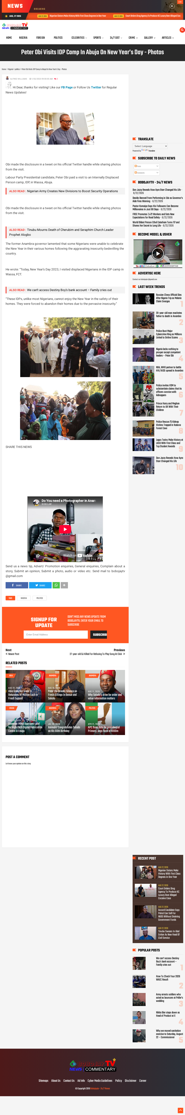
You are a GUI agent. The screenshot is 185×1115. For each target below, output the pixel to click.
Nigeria (24, 598)
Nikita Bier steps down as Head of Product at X (168, 1014)
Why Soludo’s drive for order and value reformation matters (105, 696)
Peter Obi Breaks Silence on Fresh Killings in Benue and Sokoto (62, 695)
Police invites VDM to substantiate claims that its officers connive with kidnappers (169, 390)
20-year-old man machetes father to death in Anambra (169, 315)
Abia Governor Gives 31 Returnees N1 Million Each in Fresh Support (23, 695)
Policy (118, 1081)
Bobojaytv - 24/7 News (100, 1089)
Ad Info (81, 1081)
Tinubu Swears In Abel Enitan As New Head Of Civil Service (169, 934)
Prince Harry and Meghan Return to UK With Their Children (168, 407)
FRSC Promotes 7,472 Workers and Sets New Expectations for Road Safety (153, 216)
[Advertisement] (71, 103)
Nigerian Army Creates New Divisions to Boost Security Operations (72, 191)
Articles (166, 37)
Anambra (52, 676)
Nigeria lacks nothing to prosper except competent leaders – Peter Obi (168, 352)
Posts (139, 166)
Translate (152, 151)
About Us (56, 1081)
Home (9, 37)
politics (39, 598)
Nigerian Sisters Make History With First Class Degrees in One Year (72, 16)
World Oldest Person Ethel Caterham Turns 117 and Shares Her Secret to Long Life (156, 224)
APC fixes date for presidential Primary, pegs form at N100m (104, 729)
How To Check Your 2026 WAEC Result (168, 978)
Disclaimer (130, 1081)
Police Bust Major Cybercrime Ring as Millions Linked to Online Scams (169, 334)
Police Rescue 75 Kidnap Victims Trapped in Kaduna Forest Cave (168, 425)
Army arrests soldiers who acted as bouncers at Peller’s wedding (169, 997)
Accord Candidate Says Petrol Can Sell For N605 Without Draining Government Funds (169, 915)
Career (142, 1081)
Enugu (11, 708)
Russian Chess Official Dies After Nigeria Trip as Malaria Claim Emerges (169, 298)
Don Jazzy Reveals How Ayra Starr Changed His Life (157, 190)
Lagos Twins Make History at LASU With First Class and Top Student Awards (169, 443)
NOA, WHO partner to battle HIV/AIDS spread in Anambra (169, 369)
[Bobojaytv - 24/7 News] (92, 1073)
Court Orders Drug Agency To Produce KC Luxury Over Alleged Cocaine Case (152, 16)
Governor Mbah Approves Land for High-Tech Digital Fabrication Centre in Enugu (25, 727)
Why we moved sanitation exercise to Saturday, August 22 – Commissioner (169, 1034)
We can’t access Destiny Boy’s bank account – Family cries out (69, 290)
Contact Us (69, 1081)
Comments (141, 173)
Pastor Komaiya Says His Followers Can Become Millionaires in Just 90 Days (155, 208)
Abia (11, 676)
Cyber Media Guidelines (100, 1081)
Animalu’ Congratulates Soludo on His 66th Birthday (64, 729)
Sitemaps (43, 1081)
